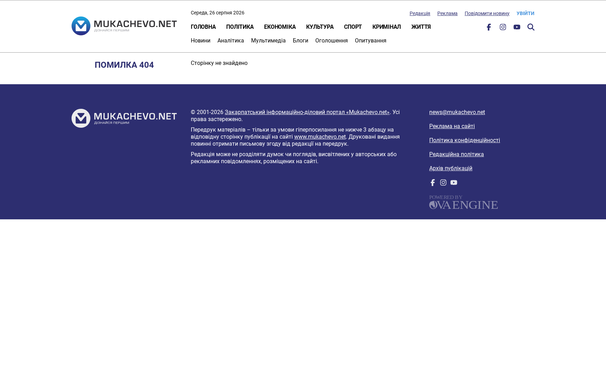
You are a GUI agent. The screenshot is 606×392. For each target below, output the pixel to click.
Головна (203, 27)
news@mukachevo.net (457, 112)
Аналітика (230, 40)
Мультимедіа (268, 40)
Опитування (370, 40)
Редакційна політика (456, 154)
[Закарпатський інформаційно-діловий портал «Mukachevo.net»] (124, 26)
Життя (421, 27)
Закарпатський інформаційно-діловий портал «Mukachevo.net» (307, 112)
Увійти (525, 13)
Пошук (530, 27)
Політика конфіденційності (464, 140)
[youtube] (516, 28)
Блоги (300, 40)
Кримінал (386, 27)
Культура (320, 27)
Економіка (280, 27)
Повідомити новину (487, 13)
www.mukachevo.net (320, 136)
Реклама (447, 13)
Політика (240, 27)
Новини (200, 40)
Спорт (353, 27)
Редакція (420, 13)
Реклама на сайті (452, 126)
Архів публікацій (450, 168)
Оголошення (331, 40)
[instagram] (502, 28)
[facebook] (488, 28)
